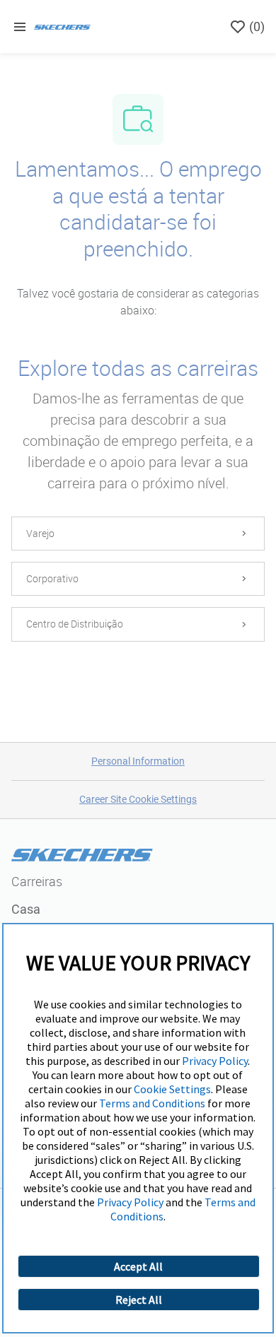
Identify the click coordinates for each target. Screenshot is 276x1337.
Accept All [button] (138, 1266)
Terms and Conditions (152, 1103)
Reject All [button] (138, 1299)
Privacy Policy (215, 1061)
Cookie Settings (172, 1089)
